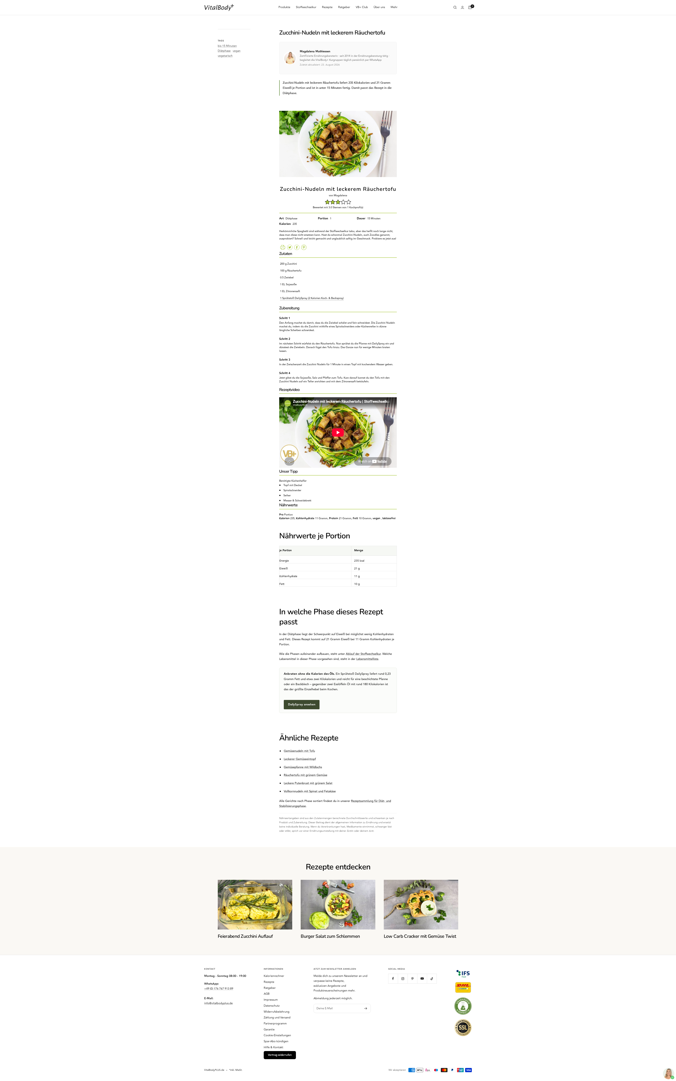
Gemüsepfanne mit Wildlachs (303, 767)
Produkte (284, 7)
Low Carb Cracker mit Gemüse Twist (420, 936)
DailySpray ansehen (301, 704)
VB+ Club (362, 7)
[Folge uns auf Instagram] (403, 978)
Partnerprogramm (275, 1023)
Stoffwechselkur (306, 7)
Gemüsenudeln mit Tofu (299, 751)
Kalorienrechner (274, 976)
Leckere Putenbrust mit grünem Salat (308, 783)
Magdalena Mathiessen (315, 51)
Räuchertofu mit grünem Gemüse (305, 775)
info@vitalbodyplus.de (218, 1003)
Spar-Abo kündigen (276, 1041)
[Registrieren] (365, 1008)
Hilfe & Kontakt (273, 1047)
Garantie (269, 1029)
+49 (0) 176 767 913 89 (218, 989)
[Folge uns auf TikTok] (432, 978)
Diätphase (224, 51)
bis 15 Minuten (227, 46)
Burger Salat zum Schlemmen (330, 936)
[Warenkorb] (470, 7)
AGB (267, 994)
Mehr (394, 7)
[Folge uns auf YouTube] (422, 978)
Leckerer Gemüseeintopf (300, 759)
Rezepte (327, 7)
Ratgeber (344, 7)
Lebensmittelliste (367, 659)
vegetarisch (225, 56)
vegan (236, 51)
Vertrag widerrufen (280, 1055)
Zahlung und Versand (277, 1017)
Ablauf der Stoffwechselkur (363, 654)
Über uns (379, 7)
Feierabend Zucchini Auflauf (245, 936)
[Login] (462, 7)
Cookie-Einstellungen (277, 1035)
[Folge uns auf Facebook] (393, 978)
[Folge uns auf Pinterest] (412, 978)
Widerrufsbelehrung (276, 1012)
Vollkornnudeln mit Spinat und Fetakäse (310, 791)
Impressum (271, 1000)
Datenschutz (272, 1006)
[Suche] (455, 7)
